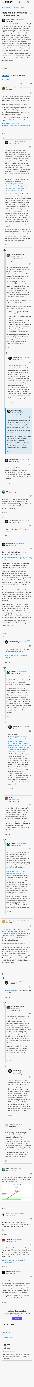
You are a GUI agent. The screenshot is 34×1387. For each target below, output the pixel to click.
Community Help (7, 1337)
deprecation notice (8, 931)
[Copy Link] (30, 24)
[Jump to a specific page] (30, 83)
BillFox (8, 491)
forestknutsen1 (11, 19)
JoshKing (9, 1239)
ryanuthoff (12, 142)
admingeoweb (10, 1271)
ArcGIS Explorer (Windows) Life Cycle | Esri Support (16, 873)
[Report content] (31, 13)
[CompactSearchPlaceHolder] (28, 2)
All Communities (6, 1330)
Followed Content (7, 1335)
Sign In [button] (17, 1318)
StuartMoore (10, 1213)
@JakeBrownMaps (11, 990)
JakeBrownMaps (11, 921)
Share (4, 68)
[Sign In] (31, 2)
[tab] (5, 75)
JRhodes (13, 671)
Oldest (9, 80)
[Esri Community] (9, 2)
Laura (11, 1124)
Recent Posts (6, 1332)
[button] (17, 1192)
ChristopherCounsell (12, 88)
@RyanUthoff (11, 871)
